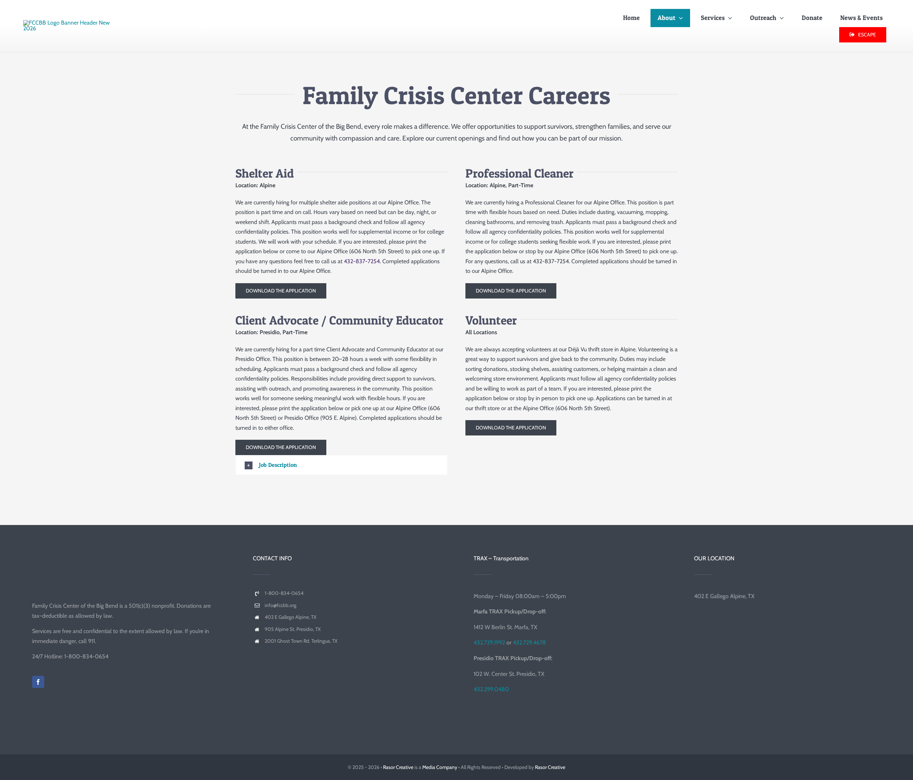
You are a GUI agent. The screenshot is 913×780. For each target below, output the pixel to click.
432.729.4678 (529, 642)
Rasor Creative (398, 767)
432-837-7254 (362, 261)
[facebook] (38, 682)
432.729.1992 (489, 642)
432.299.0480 (491, 689)
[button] (341, 465)
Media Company (439, 767)
